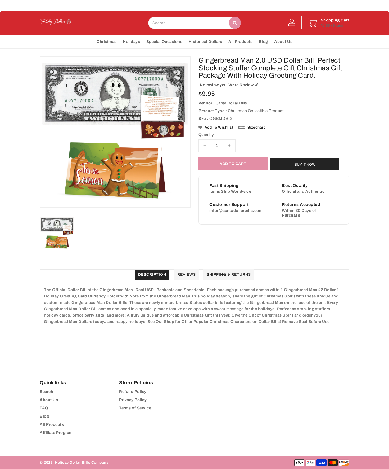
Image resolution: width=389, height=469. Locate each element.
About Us (49, 400)
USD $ (183, 5)
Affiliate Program (56, 433)
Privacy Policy (133, 400)
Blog (44, 416)
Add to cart (233, 164)
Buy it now (304, 164)
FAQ (44, 408)
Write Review (241, 85)
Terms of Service (135, 408)
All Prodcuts (52, 424)
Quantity (206, 135)
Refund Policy (133, 391)
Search (46, 391)
